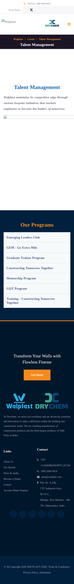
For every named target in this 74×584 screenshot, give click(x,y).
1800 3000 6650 (43, 4)
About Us (8, 461)
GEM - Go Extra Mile (21, 247)
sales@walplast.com (51, 477)
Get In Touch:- (15, 10)
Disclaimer (45, 572)
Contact (7, 484)
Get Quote (37, 374)
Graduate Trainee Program (25, 258)
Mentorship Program (21, 278)
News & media (11, 473)
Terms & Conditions (58, 567)
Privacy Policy (30, 572)
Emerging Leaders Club (23, 237)
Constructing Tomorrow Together (29, 268)
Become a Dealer (12, 479)
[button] (37, 237)
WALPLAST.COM (36, 567)
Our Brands (9, 467)
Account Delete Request (16, 490)
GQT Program (16, 288)
